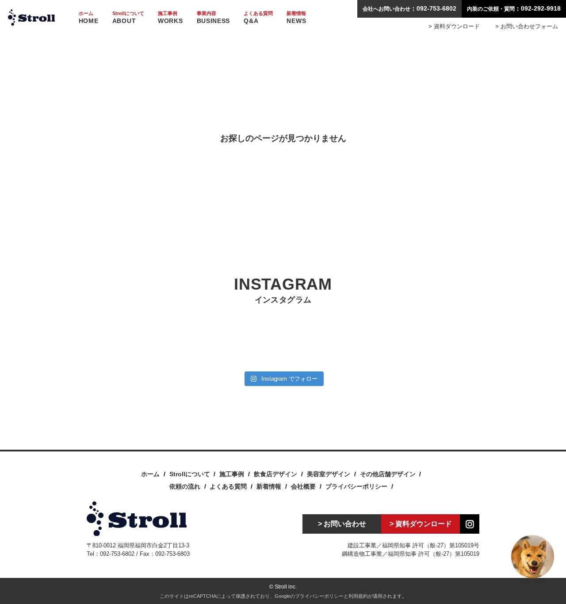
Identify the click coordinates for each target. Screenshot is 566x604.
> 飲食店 (178, 32)
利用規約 (358, 596)
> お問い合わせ (342, 524)
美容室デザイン (328, 474)
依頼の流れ (184, 486)
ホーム (150, 474)
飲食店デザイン (275, 474)
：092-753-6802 (409, 8)
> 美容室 (178, 42)
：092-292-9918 (514, 8)
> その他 (178, 52)
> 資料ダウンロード (454, 26)
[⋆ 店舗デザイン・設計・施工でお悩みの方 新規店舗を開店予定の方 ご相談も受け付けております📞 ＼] (316, 346)
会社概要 (303, 486)
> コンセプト (132, 42)
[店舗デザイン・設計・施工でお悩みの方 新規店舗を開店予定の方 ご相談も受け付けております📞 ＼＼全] (118, 346)
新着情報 (268, 486)
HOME (89, 17)
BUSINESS (213, 17)
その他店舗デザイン (388, 474)
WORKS (170, 17)
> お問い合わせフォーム (526, 26)
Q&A (258, 17)
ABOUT (128, 17)
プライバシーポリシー (356, 486)
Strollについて (189, 474)
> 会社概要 (132, 32)
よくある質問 (228, 486)
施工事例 (231, 474)
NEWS (296, 17)
